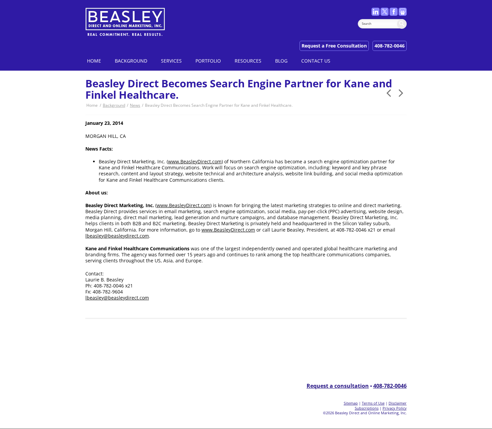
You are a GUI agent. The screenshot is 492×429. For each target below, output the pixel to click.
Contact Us (315, 61)
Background (131, 61)
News (135, 105)
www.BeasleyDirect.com (195, 161)
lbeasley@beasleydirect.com (117, 236)
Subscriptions (367, 408)
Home (94, 61)
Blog (281, 61)
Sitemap (351, 403)
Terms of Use (373, 403)
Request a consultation (338, 386)
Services (171, 61)
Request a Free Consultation (334, 45)
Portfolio (208, 61)
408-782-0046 (390, 45)
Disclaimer (398, 403)
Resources (248, 61)
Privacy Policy (395, 408)
